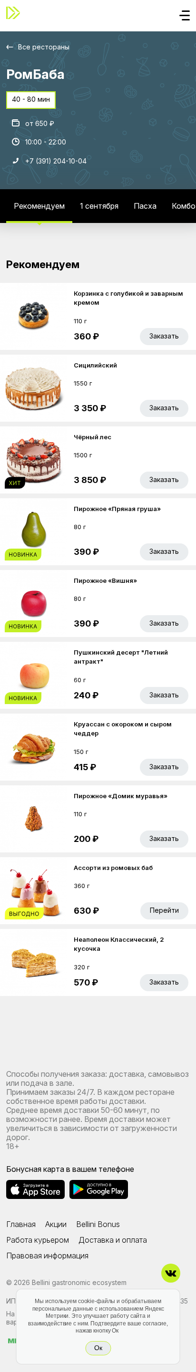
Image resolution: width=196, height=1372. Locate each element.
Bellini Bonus (98, 1224)
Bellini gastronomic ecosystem (79, 1282)
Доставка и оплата (112, 1240)
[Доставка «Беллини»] (15, 13)
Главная (21, 1224)
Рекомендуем (39, 206)
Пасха (145, 206)
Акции (56, 1224)
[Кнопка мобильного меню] (184, 16)
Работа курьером (37, 1240)
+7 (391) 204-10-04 (56, 161)
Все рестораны (43, 47)
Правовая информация (47, 1255)
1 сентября (99, 206)
